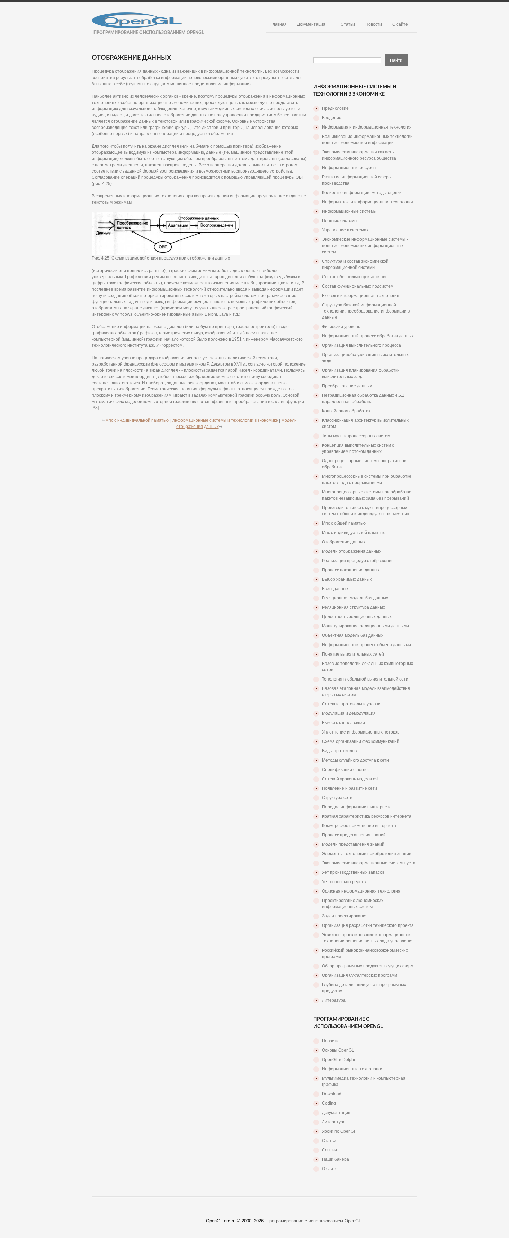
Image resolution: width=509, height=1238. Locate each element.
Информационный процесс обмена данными (366, 644)
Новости (373, 24)
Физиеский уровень (341, 326)
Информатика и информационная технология (367, 202)
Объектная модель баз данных (352, 635)
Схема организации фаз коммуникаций (360, 741)
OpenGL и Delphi (338, 1059)
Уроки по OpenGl (338, 1131)
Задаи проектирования (345, 916)
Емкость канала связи (343, 722)
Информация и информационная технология (367, 127)
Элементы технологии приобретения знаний (366, 853)
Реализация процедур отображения (358, 560)
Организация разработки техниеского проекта (368, 925)
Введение (331, 117)
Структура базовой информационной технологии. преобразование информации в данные (366, 311)
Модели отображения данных (351, 551)
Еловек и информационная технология (360, 295)
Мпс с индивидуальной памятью (137, 420)
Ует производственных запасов (353, 872)
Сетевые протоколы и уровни (351, 704)
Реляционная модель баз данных (355, 598)
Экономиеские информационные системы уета (369, 863)
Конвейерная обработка (346, 411)
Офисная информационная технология (361, 891)
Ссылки (329, 1150)
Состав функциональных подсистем (357, 286)
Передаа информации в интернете (357, 807)
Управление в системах (345, 230)
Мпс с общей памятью (344, 523)
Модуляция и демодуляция (349, 713)
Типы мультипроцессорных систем (356, 435)
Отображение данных (343, 541)
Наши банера (335, 1159)
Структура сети (337, 797)
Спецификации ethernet (345, 769)
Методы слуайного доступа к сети (355, 760)
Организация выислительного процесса (361, 345)
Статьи (348, 24)
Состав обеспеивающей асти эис (354, 276)
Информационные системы (349, 211)
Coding (329, 1103)
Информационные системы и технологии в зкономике (225, 420)
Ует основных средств (344, 881)
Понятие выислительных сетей (353, 654)
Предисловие (335, 108)
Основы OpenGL (338, 1050)
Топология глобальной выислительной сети (365, 679)
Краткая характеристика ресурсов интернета (366, 816)
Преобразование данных (347, 386)
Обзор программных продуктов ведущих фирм (367, 966)
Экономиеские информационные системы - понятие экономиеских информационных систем (365, 245)
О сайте (400, 24)
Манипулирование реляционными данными (365, 626)
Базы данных (335, 588)
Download (331, 1093)
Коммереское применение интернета (359, 825)
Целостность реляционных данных (357, 616)
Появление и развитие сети (349, 788)
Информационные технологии (352, 1068)
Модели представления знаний (353, 844)
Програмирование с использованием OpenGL (313, 1220)
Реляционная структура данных (353, 607)
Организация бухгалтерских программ (359, 975)
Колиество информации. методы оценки (362, 192)
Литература (334, 1000)
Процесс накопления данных (350, 570)
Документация (311, 24)
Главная (278, 24)
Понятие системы (339, 220)
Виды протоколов (339, 750)
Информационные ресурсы (349, 167)
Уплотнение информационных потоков (360, 732)
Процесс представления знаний (354, 835)
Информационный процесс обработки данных (368, 336)
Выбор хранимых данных (347, 579)
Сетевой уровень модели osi (350, 778)
